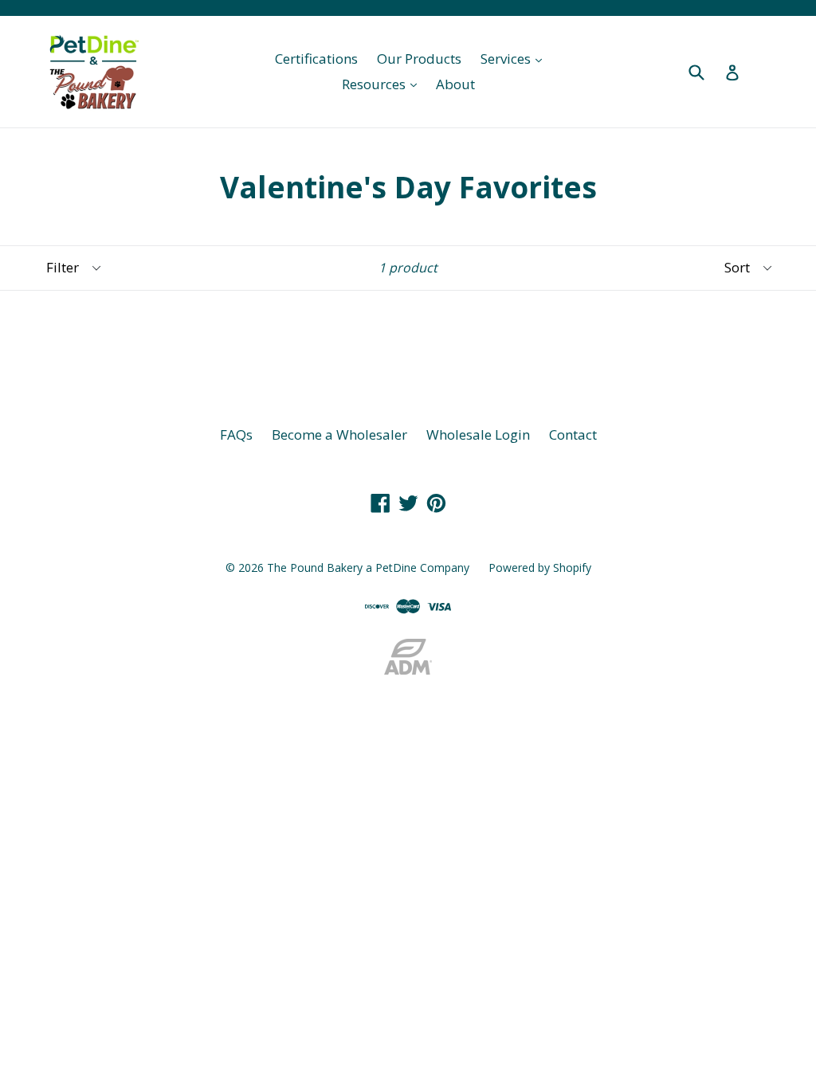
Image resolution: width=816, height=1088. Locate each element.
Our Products (419, 58)
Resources (383, 83)
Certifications (316, 58)
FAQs (236, 434)
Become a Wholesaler (339, 434)
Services (515, 58)
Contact (573, 434)
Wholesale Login (478, 434)
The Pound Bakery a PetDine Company (368, 567)
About (455, 84)
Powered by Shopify (539, 567)
